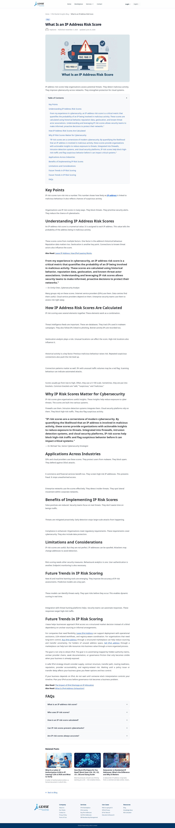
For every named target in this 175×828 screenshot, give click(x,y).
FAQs (51, 179)
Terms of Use (63, 817)
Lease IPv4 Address (84, 633)
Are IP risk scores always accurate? (63, 736)
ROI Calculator (127, 812)
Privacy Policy (63, 815)
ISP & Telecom (106, 812)
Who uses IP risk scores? (58, 712)
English (136, 4)
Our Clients (62, 810)
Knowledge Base (128, 810)
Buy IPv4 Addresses (86, 812)
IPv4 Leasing (84, 810)
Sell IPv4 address (112, 643)
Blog (48, 19)
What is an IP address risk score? (62, 704)
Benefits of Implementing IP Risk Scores (66, 161)
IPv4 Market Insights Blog (60, 14)
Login (127, 4)
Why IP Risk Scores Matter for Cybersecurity (67, 135)
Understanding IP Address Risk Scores (65, 109)
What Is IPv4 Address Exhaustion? (69, 688)
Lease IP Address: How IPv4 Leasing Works (73, 253)
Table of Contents (56, 98)
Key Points (53, 104)
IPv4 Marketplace (85, 808)
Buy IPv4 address (69, 640)
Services (89, 4)
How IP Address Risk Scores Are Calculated (67, 131)
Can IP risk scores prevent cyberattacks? (65, 728)
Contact (99, 4)
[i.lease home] (39, 4)
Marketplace (78, 4)
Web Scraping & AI (107, 808)
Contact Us (62, 812)
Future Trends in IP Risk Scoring (62, 170)
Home (69, 4)
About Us (61, 808)
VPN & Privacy (106, 810)
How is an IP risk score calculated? (63, 720)
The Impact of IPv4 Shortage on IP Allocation (74, 685)
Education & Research (108, 815)
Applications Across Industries (62, 157)
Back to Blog (52, 792)
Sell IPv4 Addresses (86, 815)
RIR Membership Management (89, 817)
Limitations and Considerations (62, 166)
